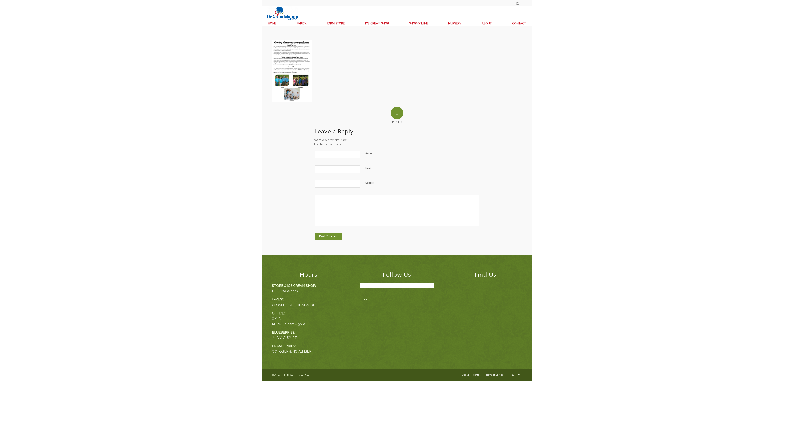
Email (368, 168)
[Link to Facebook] (524, 3)
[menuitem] (272, 23)
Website (369, 182)
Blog (364, 300)
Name (368, 153)
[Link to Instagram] (518, 3)
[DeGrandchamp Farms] (282, 13)
